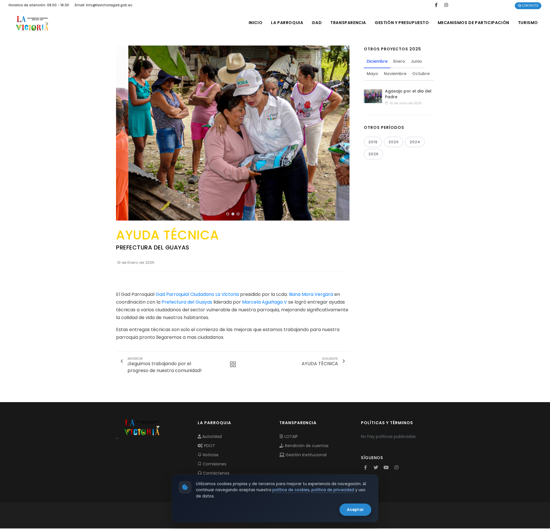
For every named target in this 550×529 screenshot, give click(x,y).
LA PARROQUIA (287, 22)
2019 (373, 142)
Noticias (210, 455)
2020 (393, 142)
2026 (373, 154)
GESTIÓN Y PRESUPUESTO (402, 22)
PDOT (209, 446)
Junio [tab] (416, 61)
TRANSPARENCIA (348, 22)
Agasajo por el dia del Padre (408, 94)
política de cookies (290, 490)
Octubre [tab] (421, 73)
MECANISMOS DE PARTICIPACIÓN (473, 22)
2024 (415, 142)
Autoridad (211, 436)
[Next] (343, 132)
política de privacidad (332, 490)
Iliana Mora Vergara (311, 294)
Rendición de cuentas (306, 446)
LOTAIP (290, 436)
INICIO (256, 22)
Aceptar (355, 509)
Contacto (530, 5)
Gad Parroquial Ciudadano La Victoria (197, 294)
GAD (317, 22)
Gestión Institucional (305, 455)
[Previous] (121, 132)
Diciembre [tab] (377, 61)
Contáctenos (215, 473)
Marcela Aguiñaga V (264, 302)
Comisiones (214, 464)
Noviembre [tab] (395, 73)
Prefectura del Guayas (187, 302)
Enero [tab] (399, 61)
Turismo (528, 22)
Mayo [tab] (372, 73)
